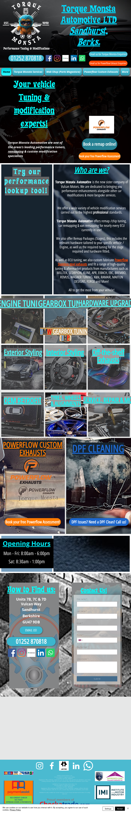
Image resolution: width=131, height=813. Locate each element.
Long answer (82, 659)
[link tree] (64, 766)
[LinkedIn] (74, 58)
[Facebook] (49, 58)
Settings (108, 808)
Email (80, 623)
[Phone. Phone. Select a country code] (80, 640)
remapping (16, 151)
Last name (82, 611)
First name (82, 599)
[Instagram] (57, 58)
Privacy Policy (15, 810)
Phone (80, 635)
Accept (120, 808)
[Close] (127, 808)
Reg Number (83, 647)
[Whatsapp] (82, 58)
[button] (28, 72)
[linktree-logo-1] (65, 58)
